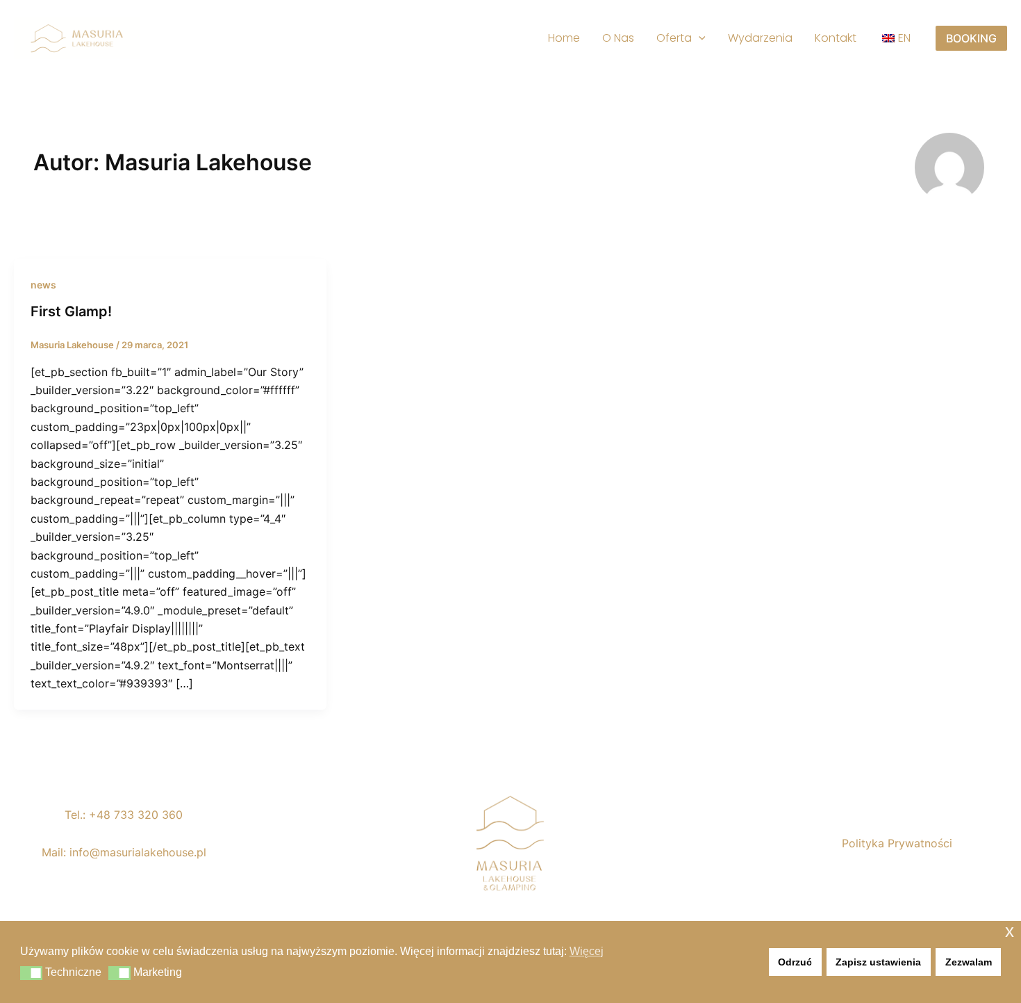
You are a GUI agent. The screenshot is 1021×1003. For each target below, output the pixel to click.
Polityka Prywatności (897, 843)
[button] (699, 38)
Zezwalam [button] (968, 962)
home (564, 38)
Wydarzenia (760, 38)
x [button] (1009, 931)
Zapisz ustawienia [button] (878, 962)
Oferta (674, 38)
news (43, 285)
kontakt (835, 38)
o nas (618, 38)
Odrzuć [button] (795, 962)
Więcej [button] (587, 951)
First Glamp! (71, 311)
